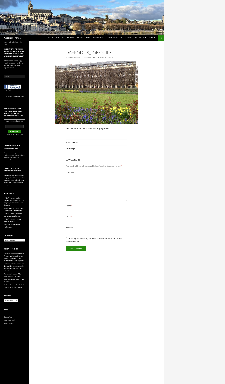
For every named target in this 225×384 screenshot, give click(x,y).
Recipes (80, 38)
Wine (88, 38)
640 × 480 (87, 58)
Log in (6, 314)
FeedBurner (19, 134)
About (50, 38)
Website (69, 227)
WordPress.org (9, 323)
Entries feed (8, 317)
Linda (6, 264)
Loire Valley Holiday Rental (135, 38)
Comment (71, 172)
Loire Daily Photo (115, 38)
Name (69, 205)
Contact (152, 38)
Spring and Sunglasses (103, 58)
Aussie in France (12, 37)
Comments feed (9, 320)
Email (69, 216)
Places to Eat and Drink (65, 38)
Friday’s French (99, 38)
